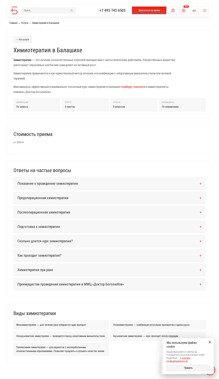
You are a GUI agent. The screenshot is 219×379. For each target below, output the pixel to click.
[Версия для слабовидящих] (194, 11)
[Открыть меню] (205, 11)
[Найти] (71, 10)
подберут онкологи (133, 87)
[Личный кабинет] (173, 11)
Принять (188, 367)
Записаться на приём (149, 10)
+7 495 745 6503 (113, 10)
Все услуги (22, 39)
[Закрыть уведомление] (209, 342)
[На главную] (14, 10)
